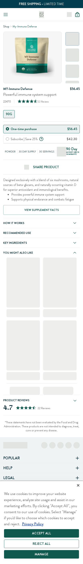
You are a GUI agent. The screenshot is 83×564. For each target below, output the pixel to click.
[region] (41, 522)
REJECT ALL (41, 543)
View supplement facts (41, 210)
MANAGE (42, 554)
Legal (9, 478)
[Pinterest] (68, 445)
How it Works (13, 223)
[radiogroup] (41, 114)
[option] (72, 38)
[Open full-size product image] (32, 57)
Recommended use (17, 233)
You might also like (18, 253)
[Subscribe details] (41, 138)
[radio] (7, 128)
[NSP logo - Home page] (41, 14)
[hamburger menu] (5, 14)
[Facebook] (44, 445)
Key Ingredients (15, 243)
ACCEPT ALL (41, 533)
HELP (7, 468)
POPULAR (11, 458)
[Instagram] (52, 445)
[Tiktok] (60, 445)
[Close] (78, 485)
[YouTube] (76, 445)
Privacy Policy (33, 524)
